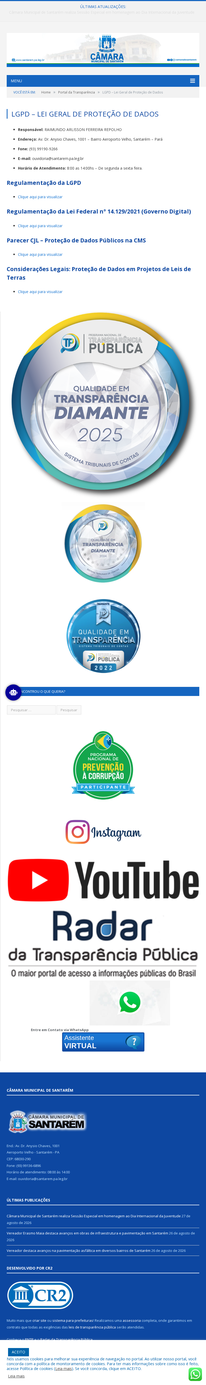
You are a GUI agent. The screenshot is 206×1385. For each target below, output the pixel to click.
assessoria (132, 1320)
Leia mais (63, 1368)
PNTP (29, 1339)
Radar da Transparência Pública (66, 1339)
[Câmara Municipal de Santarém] (103, 48)
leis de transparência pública (92, 1327)
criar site (39, 1320)
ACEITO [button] (18, 1351)
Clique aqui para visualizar (40, 196)
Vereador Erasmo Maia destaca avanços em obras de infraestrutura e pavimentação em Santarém (101, 12)
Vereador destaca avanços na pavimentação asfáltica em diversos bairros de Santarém (78, 1250)
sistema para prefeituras (72, 1320)
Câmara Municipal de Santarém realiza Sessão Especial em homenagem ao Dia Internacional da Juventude (94, 1216)
